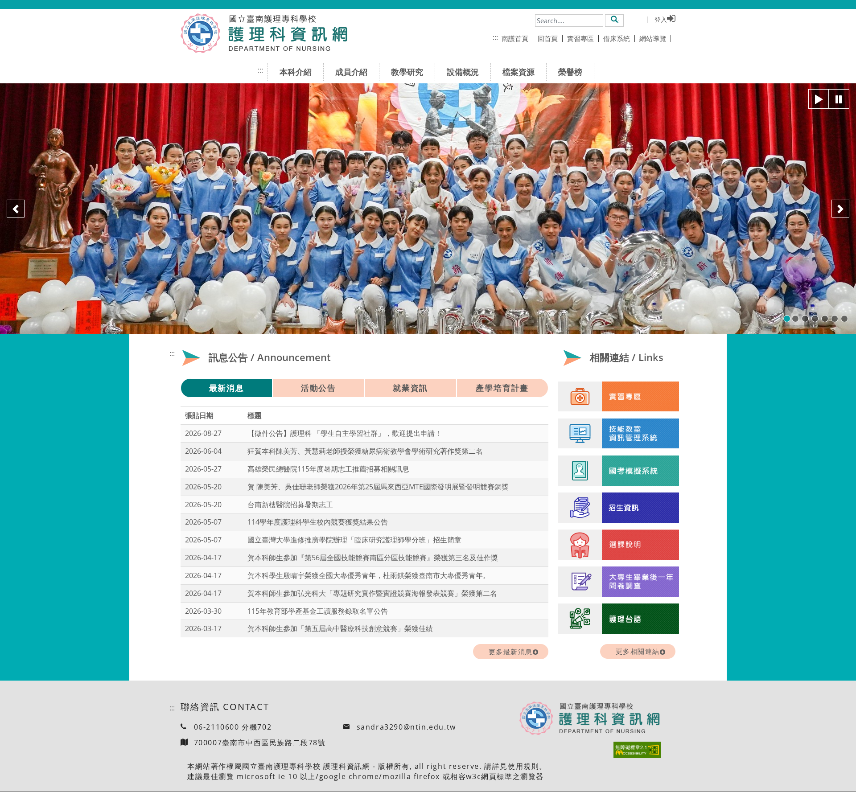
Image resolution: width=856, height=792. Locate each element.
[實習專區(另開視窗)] (618, 396)
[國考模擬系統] (618, 470)
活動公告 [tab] (318, 387)
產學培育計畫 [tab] (502, 387)
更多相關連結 (638, 651)
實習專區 (580, 38)
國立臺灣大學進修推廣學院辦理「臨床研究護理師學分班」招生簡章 (354, 540)
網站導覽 (652, 38)
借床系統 (616, 38)
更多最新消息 (511, 651)
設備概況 (463, 71)
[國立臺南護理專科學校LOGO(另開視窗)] (200, 33)
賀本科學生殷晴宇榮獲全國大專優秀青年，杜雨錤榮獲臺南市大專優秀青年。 (368, 575)
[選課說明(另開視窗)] (618, 544)
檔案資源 (518, 71)
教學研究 (407, 71)
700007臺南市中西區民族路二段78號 (260, 742)
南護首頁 (515, 38)
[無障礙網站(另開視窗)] (637, 750)
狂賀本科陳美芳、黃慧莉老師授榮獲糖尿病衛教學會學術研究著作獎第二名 (365, 451)
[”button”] (818, 99)
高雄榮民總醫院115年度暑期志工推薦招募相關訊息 (328, 469)
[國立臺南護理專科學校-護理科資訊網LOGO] (284, 33)
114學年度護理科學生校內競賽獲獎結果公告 (317, 522)
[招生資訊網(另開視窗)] (618, 507)
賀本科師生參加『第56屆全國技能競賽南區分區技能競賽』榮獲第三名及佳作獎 (372, 557)
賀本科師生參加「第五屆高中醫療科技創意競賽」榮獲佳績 (340, 628)
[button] (614, 20)
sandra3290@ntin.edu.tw (406, 727)
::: (495, 37)
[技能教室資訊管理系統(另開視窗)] (618, 433)
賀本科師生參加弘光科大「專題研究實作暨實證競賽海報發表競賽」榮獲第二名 (372, 593)
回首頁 (548, 38)
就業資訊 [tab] (410, 387)
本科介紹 (296, 71)
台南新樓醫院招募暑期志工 (290, 504)
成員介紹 (351, 71)
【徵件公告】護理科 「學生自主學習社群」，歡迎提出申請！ (344, 433)
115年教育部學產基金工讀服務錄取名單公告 (317, 611)
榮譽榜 (570, 71)
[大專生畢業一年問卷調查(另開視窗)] (618, 581)
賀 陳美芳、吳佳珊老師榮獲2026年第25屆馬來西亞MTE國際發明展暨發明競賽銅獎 (378, 487)
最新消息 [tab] (226, 387)
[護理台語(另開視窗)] (618, 618)
